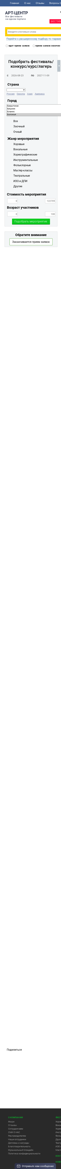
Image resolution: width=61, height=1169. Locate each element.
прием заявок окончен (47, 45)
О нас (27, 3)
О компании (15, 1117)
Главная (14, 3)
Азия (30, 94)
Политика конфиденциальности (24, 1153)
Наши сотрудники (17, 1139)
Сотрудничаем (15, 1128)
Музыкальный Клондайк (20, 1150)
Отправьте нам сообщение (38, 1166)
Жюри (11, 1121)
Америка (40, 94)
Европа (21, 94)
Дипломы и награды (18, 1143)
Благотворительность (19, 1146)
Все (15, 121)
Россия (11, 94)
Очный (17, 131)
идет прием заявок (19, 45)
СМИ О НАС (14, 1132)
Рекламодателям (17, 1136)
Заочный (19, 126)
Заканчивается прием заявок (31, 241)
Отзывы (40, 3)
